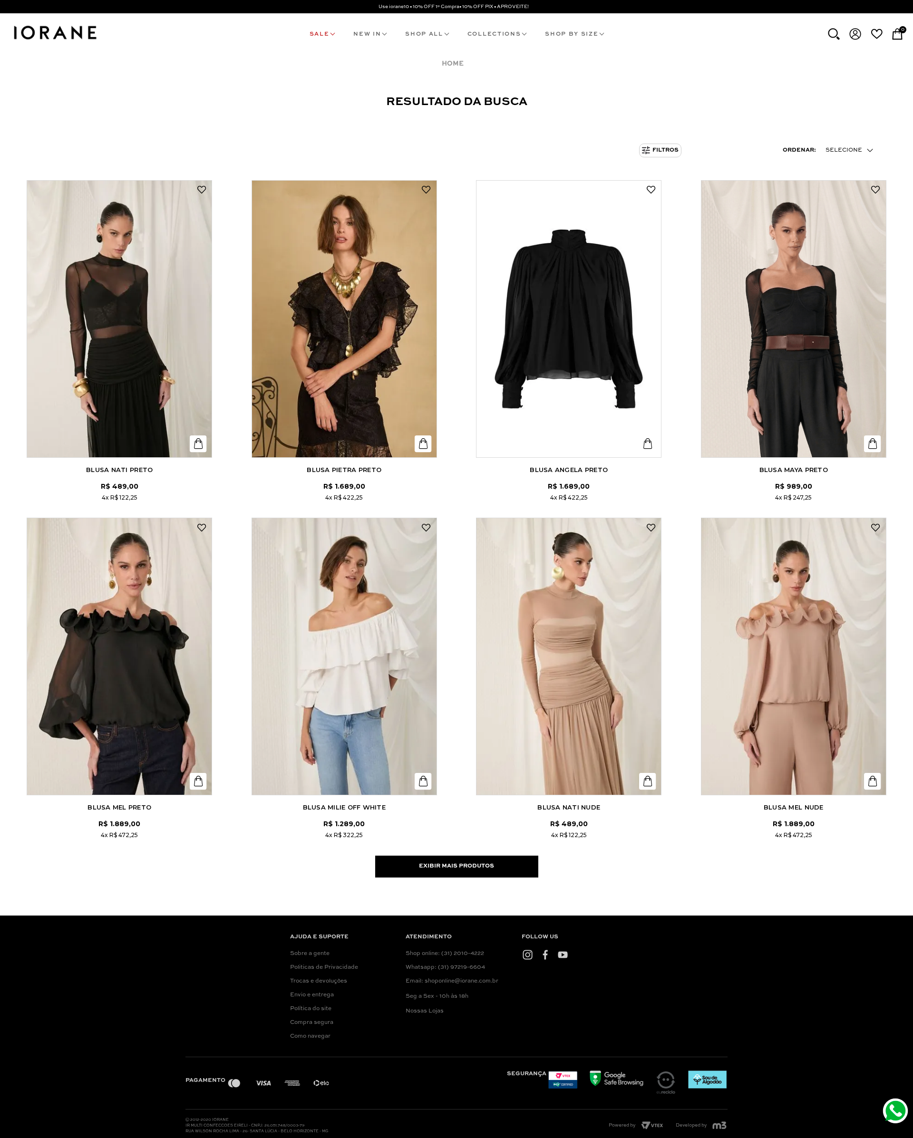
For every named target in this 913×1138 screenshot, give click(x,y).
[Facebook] (545, 954)
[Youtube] (563, 954)
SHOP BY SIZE (571, 34)
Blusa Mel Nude (794, 807)
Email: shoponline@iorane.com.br (452, 981)
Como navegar (310, 1036)
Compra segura (311, 1022)
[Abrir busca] (834, 34)
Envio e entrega (312, 995)
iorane (455, 64)
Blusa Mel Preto (119, 807)
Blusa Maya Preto (793, 469)
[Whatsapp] (896, 1112)
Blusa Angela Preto (569, 469)
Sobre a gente (310, 953)
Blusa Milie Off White (344, 807)
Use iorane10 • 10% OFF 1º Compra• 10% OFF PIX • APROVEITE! (454, 6)
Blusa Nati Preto (119, 469)
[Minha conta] (855, 34)
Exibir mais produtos (456, 866)
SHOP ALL (424, 34)
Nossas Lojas (425, 1011)
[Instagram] (528, 954)
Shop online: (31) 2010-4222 (445, 953)
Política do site (310, 1009)
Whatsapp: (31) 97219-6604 (445, 967)
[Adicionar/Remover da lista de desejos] (201, 190)
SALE (320, 34)
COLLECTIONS (494, 34)
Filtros (665, 150)
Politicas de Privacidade (324, 967)
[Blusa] (119, 319)
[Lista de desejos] (877, 34)
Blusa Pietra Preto (344, 469)
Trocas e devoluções (318, 981)
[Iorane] (54, 41)
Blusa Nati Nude (568, 807)
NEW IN (367, 34)
